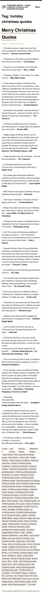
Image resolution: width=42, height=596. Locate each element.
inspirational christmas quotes (13, 529)
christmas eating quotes (18, 469)
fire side (26, 506)
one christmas (13, 552)
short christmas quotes (21, 564)
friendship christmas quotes (18, 509)
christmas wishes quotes (24, 497)
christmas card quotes (19, 466)
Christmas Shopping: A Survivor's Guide (18, 495)
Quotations (11, 555)
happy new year (33, 518)
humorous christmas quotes (19, 526)
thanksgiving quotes (10, 570)
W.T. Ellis (33, 575)
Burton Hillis (13, 454)
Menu (38, 7)
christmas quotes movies (11, 486)
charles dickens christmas (19, 460)
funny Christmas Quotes (11, 515)
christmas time (7, 497)
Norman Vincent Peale (17, 549)
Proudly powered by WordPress (12, 591)
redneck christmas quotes (20, 558)
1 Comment (31, 584)
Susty (29, 591)
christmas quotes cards (11, 483)
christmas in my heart (10, 474)
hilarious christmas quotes (12, 521)
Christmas (6, 466)
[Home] (4, 8)
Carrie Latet (24, 457)
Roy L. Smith (13, 561)
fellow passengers (15, 506)
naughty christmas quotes (18, 546)
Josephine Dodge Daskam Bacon (18, 531)
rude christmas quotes (27, 561)
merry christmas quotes (17, 544)
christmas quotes (8, 480)
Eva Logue (20, 503)
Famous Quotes (21, 450)
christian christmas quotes (21, 463)
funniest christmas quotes (26, 512)
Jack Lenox (36, 591)
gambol (25, 515)
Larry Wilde (23, 535)
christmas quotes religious (18, 489)
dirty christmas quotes (28, 500)
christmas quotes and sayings (28, 480)
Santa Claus (7, 564)
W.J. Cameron (7, 575)
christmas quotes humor (30, 483)
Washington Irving (19, 578)
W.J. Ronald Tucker (21, 575)
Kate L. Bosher (26, 532)
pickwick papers (26, 552)
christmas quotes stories (24, 492)
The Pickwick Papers (19, 573)
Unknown (32, 573)
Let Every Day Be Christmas (19, 538)
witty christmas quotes (17, 584)
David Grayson (13, 500)
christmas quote (27, 477)
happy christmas (19, 518)
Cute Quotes (12, 450)
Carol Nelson (13, 457)
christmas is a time (26, 474)
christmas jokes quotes (11, 477)
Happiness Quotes (33, 450)
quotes (19, 555)
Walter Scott (6, 578)
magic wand (21, 541)
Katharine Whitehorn (10, 535)
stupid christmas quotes (25, 567)
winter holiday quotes (22, 581)
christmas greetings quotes (25, 472)
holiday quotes (14, 524)
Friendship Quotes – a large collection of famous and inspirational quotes (18, 7)
